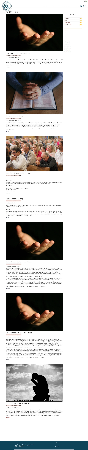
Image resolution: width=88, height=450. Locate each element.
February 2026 (67, 41)
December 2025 (68, 45)
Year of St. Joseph (68, 24)
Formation (52, 5)
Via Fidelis (56, 446)
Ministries (58, 5)
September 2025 (68, 51)
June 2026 (66, 34)
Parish (39, 5)
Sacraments (45, 5)
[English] (85, 1)
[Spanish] (86, 1)
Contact (68, 5)
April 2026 (66, 38)
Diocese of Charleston (59, 445)
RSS (80, 18)
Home (36, 5)
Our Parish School (75, 5)
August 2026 (67, 30)
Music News (67, 18)
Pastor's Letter (67, 22)
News (66, 20)
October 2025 (67, 49)
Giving (63, 5)
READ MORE (8, 67)
